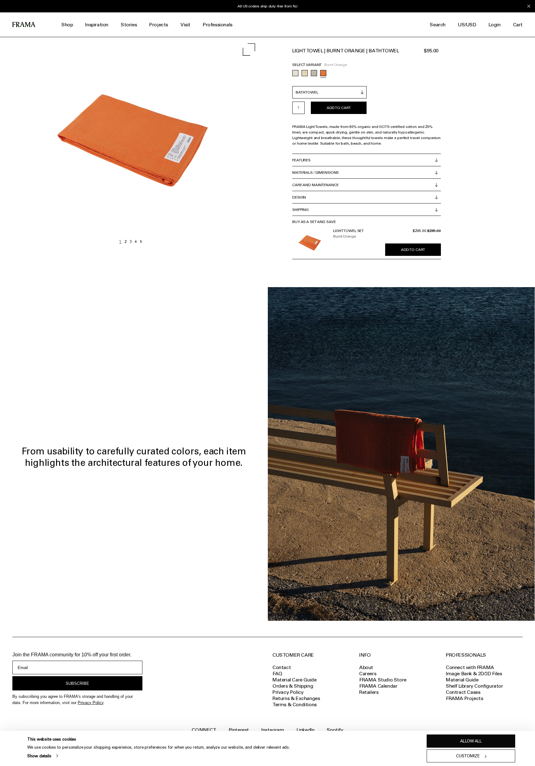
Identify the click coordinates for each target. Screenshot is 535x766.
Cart (518, 25)
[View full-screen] (249, 49)
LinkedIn (306, 730)
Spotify (335, 730)
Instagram (272, 730)
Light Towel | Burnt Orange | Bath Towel (345, 51)
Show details (39, 755)
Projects (158, 25)
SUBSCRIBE (77, 683)
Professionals (218, 25)
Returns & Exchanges (296, 698)
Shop (67, 25)
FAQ (277, 673)
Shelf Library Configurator (474, 686)
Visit (185, 25)
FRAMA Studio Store (383, 680)
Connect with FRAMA (470, 667)
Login (495, 25)
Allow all (471, 741)
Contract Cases (463, 692)
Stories (129, 25)
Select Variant (307, 65)
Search (438, 25)
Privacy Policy (90, 702)
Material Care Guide (294, 680)
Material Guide (462, 680)
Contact (281, 667)
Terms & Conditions (294, 704)
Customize (468, 756)
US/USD (467, 25)
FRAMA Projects (464, 698)
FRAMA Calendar (378, 686)
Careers (367, 673)
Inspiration (96, 25)
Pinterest (239, 730)
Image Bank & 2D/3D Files (474, 673)
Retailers (368, 692)
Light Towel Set (348, 231)
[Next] (196, 141)
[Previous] (65, 141)
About (366, 667)
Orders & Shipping (292, 686)
